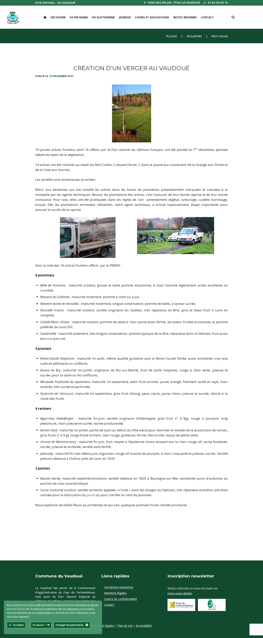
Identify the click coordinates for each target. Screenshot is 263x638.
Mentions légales (115, 593)
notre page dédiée (180, 593)
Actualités (194, 36)
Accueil (171, 36)
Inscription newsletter (118, 587)
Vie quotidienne (103, 17)
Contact (207, 17)
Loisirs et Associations (152, 17)
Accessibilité (144, 625)
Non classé (219, 36)
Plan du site (125, 625)
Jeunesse (125, 17)
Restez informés (185, 17)
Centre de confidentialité (120, 599)
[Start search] (232, 17)
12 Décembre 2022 (61, 76)
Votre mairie (79, 17)
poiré (91, 495)
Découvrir (58, 17)
